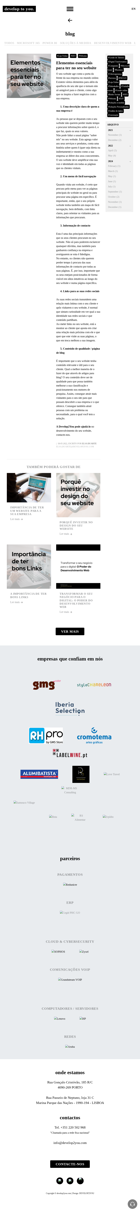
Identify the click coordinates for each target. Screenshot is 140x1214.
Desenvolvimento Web (112, 43)
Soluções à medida (75, 43)
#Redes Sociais (114, 94)
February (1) (114, 166)
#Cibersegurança (115, 74)
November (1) (115, 135)
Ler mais (15, 519)
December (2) (114, 140)
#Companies (113, 66)
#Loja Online (62, 56)
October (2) (113, 197)
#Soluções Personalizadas (118, 107)
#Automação (113, 115)
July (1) (112, 186)
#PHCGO (122, 78)
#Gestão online (121, 90)
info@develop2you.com (70, 1143)
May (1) (112, 176)
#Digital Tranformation (117, 62)
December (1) (114, 207)
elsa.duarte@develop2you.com (75, 446)
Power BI (50, 43)
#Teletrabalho (113, 86)
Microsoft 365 (28, 43)
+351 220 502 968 (73, 1127)
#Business (119, 70)
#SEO (73, 56)
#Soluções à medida (116, 103)
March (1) (113, 171)
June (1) (112, 181)
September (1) (115, 191)
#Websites (83, 56)
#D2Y (121, 98)
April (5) (112, 150)
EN (134, 8)
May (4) (112, 155)
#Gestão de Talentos (116, 57)
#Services (112, 78)
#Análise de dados (115, 111)
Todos (9, 43)
